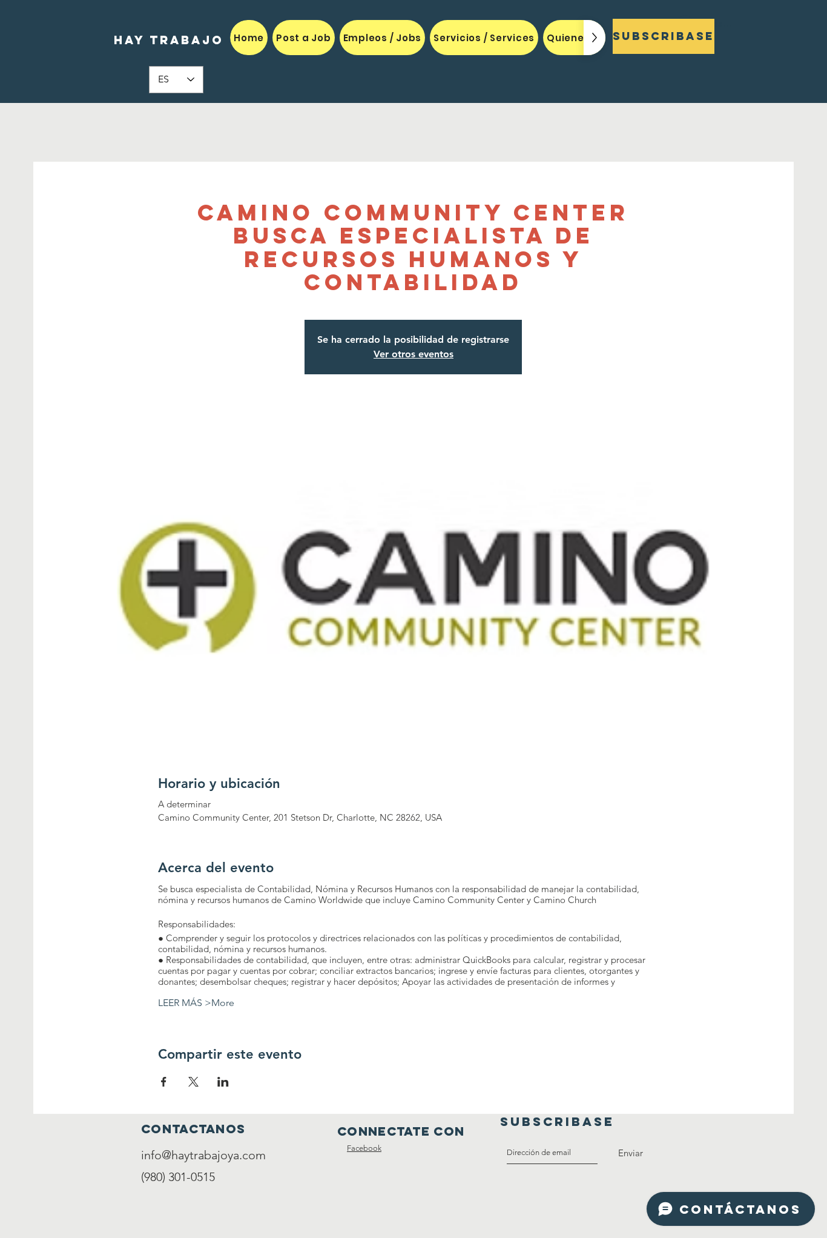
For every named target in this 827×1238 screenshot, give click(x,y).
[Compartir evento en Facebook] (164, 1082)
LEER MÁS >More (196, 1002)
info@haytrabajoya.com (203, 1155)
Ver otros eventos (413, 354)
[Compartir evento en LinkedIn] (223, 1082)
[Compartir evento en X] (193, 1082)
